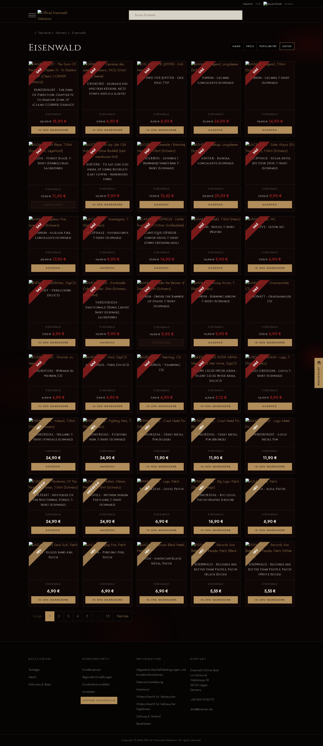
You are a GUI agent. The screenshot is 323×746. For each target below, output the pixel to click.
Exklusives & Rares (40, 684)
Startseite (44, 33)
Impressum (142, 689)
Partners (61, 33)
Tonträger (34, 670)
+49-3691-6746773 (202, 699)
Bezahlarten (143, 724)
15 (107, 616)
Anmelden (89, 692)
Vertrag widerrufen (99, 700)
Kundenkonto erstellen (96, 684)
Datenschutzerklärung (149, 682)
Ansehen (215, 130)
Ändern (289, 4)
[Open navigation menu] (32, 15)
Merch (32, 677)
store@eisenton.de (201, 709)
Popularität (268, 46)
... (97, 616)
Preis (250, 46)
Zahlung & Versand (148, 716)
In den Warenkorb (53, 130)
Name (236, 46)
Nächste (122, 616)
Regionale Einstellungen (97, 677)
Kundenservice (91, 670)
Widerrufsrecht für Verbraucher (155, 697)
